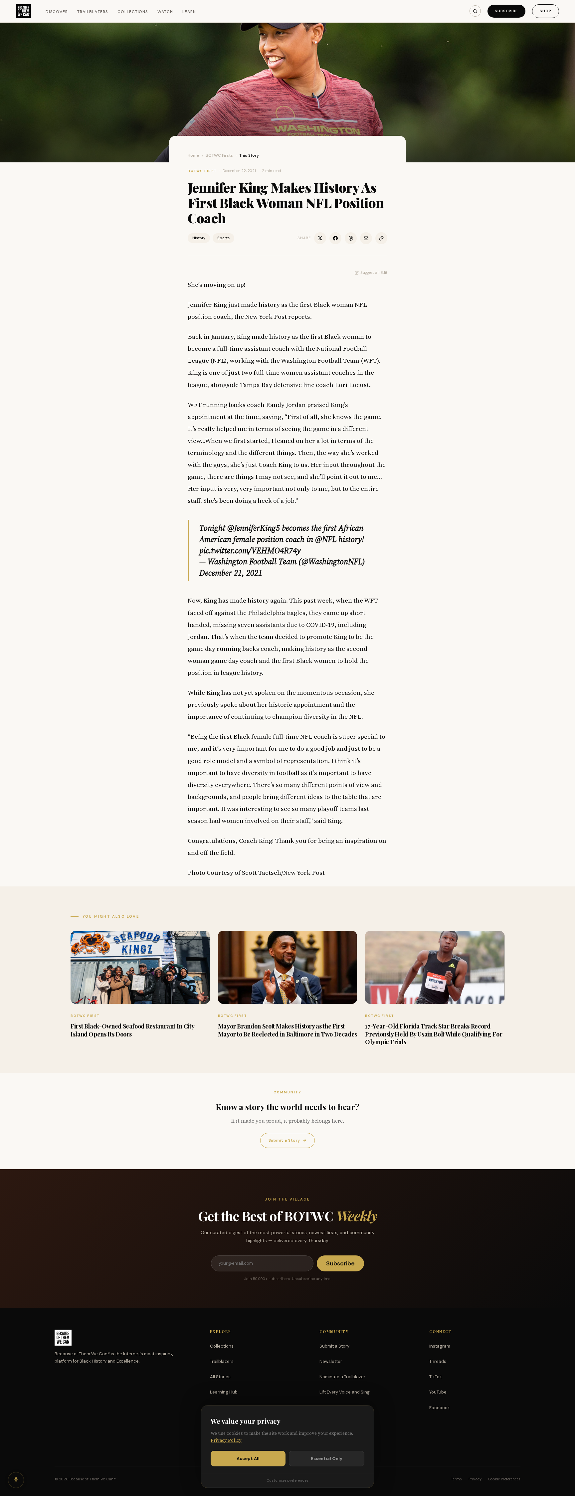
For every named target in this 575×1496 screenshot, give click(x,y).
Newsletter (330, 1361)
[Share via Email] (366, 238)
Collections (132, 11)
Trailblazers (92, 11)
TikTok (435, 1377)
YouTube (438, 1392)
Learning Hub (224, 1392)
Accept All (248, 1458)
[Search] (475, 11)
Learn (189, 11)
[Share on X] (320, 238)
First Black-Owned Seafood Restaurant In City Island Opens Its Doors (132, 1030)
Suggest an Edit (373, 272)
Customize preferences (287, 1480)
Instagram (439, 1346)
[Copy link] (381, 238)
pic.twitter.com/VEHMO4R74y (249, 550)
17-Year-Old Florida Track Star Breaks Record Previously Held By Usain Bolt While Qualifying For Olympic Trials (433, 1034)
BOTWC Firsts (219, 155)
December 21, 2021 (230, 572)
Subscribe (506, 11)
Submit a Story (287, 1140)
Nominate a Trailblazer (342, 1377)
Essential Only (326, 1458)
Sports (223, 238)
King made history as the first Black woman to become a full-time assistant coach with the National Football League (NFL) (279, 348)
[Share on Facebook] (335, 238)
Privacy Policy (226, 1440)
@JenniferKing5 (253, 527)
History (198, 238)
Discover (57, 11)
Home (193, 155)
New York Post (266, 316)
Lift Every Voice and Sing (344, 1392)
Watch (165, 11)
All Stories (220, 1377)
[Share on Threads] (351, 238)
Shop (545, 11)
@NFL (325, 539)
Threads (437, 1361)
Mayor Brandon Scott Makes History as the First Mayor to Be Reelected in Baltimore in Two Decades (287, 1030)
